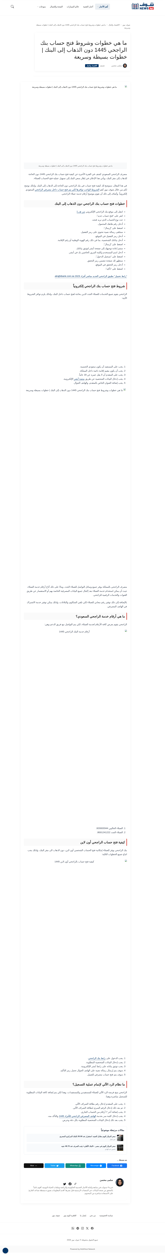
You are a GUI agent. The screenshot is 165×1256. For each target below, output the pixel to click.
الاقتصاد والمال (114, 25)
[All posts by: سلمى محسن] (120, 1182)
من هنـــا (81, 211)
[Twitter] (64, 1184)
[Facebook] (70, 1184)
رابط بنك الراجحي (97, 1058)
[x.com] (87, 1228)
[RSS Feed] (73, 1228)
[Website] (75, 1184)
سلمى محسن (116, 66)
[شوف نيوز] (142, 6)
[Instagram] (82, 1228)
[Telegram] (77, 1228)
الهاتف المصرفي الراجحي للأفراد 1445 (77, 1116)
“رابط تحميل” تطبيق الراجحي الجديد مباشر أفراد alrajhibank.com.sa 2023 (91, 276)
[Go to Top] (5, 1250)
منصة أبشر (79, 379)
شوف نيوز (126, 25)
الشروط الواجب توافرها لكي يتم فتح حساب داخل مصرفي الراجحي (67, 189)
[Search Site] (12, 6)
